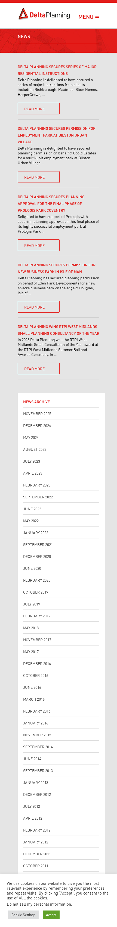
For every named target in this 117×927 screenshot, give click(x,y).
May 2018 (31, 627)
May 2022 (31, 520)
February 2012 (36, 830)
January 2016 (35, 723)
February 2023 (36, 485)
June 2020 (32, 568)
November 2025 (37, 413)
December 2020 (37, 556)
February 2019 (36, 616)
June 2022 (32, 508)
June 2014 (32, 758)
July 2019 (31, 604)
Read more (34, 108)
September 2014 (38, 746)
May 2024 (31, 437)
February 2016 (36, 711)
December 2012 (37, 794)
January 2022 (35, 532)
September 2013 (38, 770)
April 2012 (32, 818)
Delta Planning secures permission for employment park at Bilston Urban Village (57, 135)
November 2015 (37, 734)
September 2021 (38, 544)
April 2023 (32, 473)
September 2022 (38, 497)
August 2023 (34, 449)
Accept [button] (51, 914)
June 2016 (32, 687)
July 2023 (31, 461)
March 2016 (34, 699)
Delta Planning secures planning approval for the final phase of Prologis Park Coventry (51, 203)
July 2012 (31, 806)
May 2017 (31, 651)
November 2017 (37, 639)
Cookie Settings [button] (23, 914)
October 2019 (35, 592)
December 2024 (37, 425)
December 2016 (37, 663)
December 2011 (37, 853)
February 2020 (36, 580)
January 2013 (35, 782)
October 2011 (35, 865)
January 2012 (35, 842)
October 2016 (35, 675)
